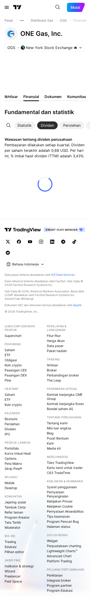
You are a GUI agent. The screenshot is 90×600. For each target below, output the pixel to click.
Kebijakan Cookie (60, 506)
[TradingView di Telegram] (63, 241)
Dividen (10, 429)
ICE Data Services (63, 274)
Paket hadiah (57, 351)
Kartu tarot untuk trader (65, 468)
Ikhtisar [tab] (11, 96)
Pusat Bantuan (58, 438)
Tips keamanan (58, 516)
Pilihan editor (14, 552)
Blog (50, 433)
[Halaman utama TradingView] (17, 7)
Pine (8, 380)
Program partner (59, 585)
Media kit (54, 448)
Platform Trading (59, 561)
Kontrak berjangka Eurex (65, 404)
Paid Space (13, 581)
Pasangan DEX (16, 375)
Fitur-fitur (54, 336)
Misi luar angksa (59, 428)
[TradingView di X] (8, 241)
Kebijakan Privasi (59, 501)
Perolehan (12, 424)
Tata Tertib (13, 522)
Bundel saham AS (60, 409)
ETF (7, 355)
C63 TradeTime (58, 473)
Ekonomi (11, 419)
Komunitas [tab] (76, 96)
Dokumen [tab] (53, 96)
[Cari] (57, 7)
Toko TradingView (60, 463)
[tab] (24, 125)
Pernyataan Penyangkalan (57, 494)
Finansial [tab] (31, 96)
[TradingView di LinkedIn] (52, 241)
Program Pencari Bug (63, 521)
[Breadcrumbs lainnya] (22, 20)
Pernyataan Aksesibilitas (65, 511)
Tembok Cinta (15, 507)
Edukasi (10, 547)
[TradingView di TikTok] (74, 241)
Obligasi (11, 360)
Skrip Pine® (13, 469)
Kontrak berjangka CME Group (64, 397)
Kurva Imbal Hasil (18, 453)
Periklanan (55, 575)
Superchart (13, 336)
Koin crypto (13, 365)
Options (10, 458)
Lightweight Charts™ (62, 551)
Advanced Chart (59, 556)
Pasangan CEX (16, 370)
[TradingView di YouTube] (30, 241)
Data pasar (55, 346)
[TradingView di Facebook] (19, 241)
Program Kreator (17, 517)
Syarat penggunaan (62, 487)
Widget (52, 541)
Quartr (77, 305)
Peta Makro (13, 463)
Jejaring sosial (15, 502)
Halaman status (58, 526)
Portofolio (12, 448)
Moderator (12, 527)
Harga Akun (56, 341)
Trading (10, 542)
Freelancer (13, 576)
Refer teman (14, 512)
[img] (75, 48)
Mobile (10, 483)
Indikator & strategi (19, 566)
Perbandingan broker (63, 375)
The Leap (54, 380)
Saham (10, 350)
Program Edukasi (59, 590)
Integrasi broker (59, 580)
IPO (7, 434)
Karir (50, 443)
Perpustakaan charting (64, 546)
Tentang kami (57, 423)
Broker (52, 370)
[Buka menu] (6, 7)
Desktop (11, 488)
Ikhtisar (52, 365)
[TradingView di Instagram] (41, 241)
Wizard (10, 571)
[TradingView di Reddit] (8, 253)
